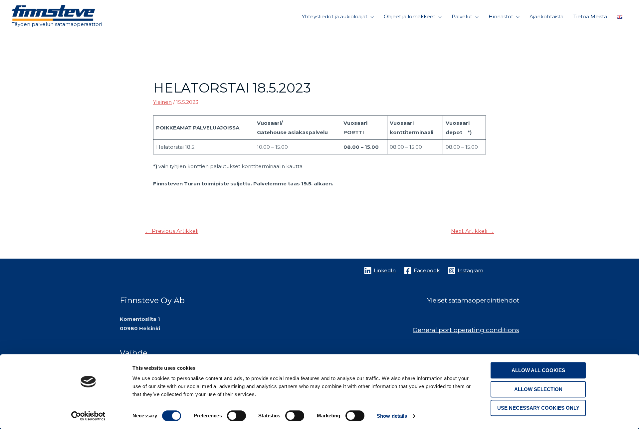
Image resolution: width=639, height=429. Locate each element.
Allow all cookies (538, 370)
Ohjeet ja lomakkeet (409, 16)
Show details (392, 416)
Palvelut (462, 16)
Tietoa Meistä (590, 16)
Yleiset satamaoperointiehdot (473, 300)
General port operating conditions (466, 330)
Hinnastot (501, 16)
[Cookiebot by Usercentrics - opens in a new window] (88, 416)
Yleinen (162, 102)
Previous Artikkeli (171, 231)
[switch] (236, 415)
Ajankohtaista (546, 16)
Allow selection (538, 389)
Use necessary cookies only (538, 408)
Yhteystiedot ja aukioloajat (334, 16)
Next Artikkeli (472, 231)
